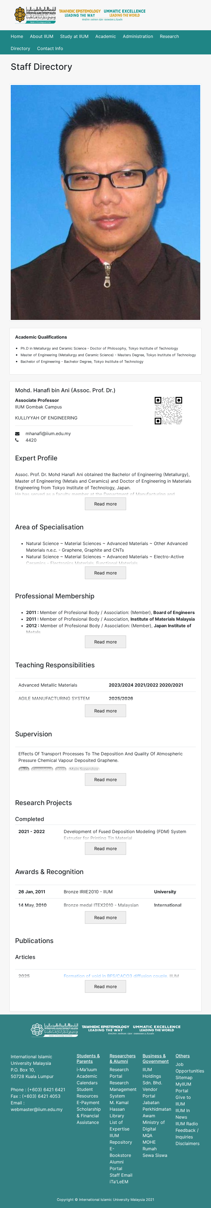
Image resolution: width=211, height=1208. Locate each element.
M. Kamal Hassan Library (119, 1109)
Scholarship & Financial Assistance (89, 1115)
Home (17, 36)
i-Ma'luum (87, 1069)
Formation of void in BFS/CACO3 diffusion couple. (117, 976)
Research (169, 36)
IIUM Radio (187, 1123)
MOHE (149, 1142)
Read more (105, 504)
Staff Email (121, 1175)
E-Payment (88, 1102)
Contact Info (50, 48)
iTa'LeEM (119, 1181)
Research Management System (123, 1089)
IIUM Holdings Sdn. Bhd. (152, 1076)
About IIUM (41, 36)
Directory (20, 48)
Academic (105, 36)
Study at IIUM (74, 36)
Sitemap (184, 1077)
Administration (138, 36)
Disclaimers (187, 1143)
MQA (147, 1135)
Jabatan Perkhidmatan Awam (157, 1109)
